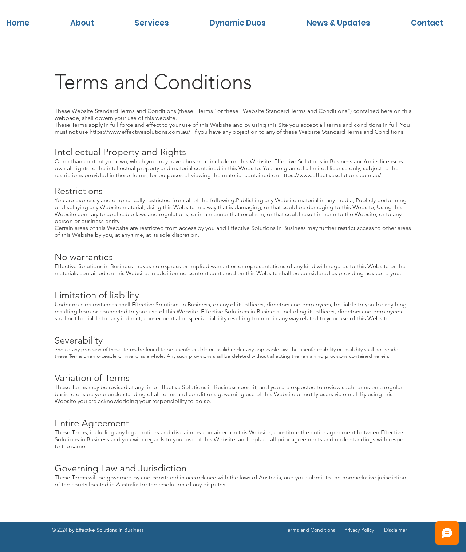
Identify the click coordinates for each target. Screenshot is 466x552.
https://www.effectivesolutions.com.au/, (141, 131)
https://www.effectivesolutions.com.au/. (331, 175)
